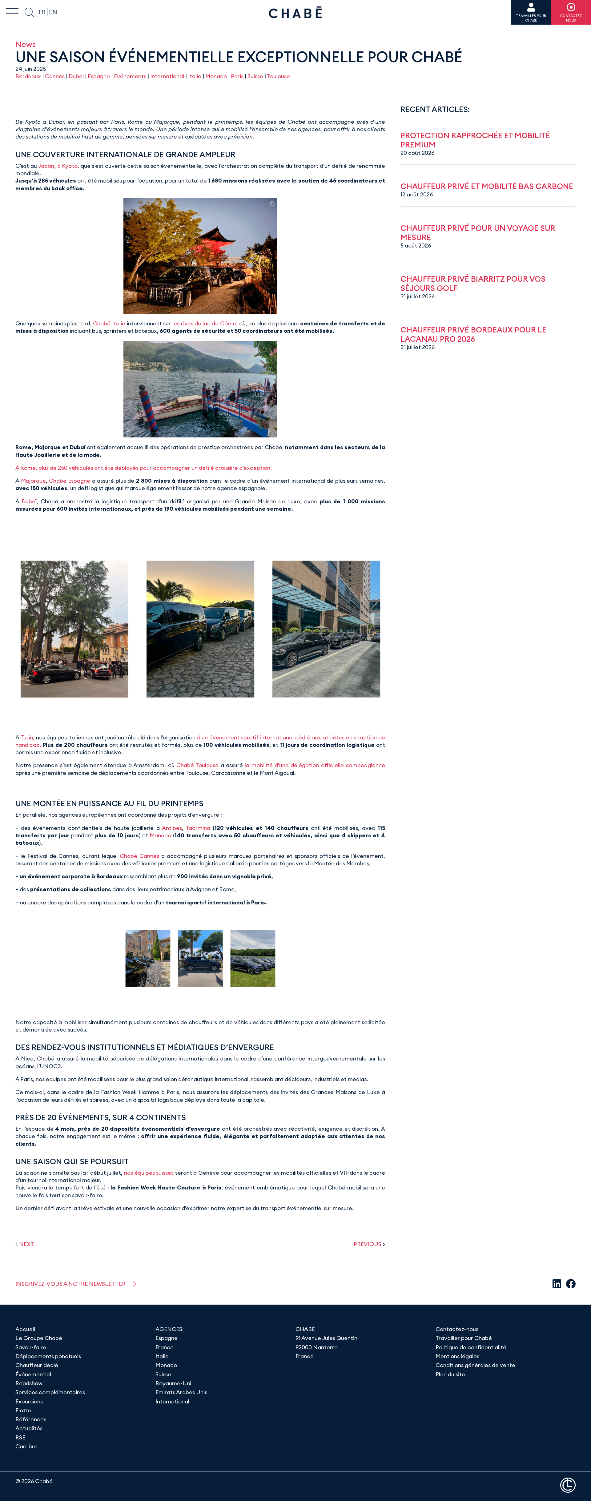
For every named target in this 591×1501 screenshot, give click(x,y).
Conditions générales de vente (475, 1365)
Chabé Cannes (139, 855)
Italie (194, 76)
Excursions (29, 1401)
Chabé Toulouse (197, 765)
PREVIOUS (367, 1244)
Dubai (76, 76)
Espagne (99, 76)
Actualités (28, 1428)
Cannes (55, 76)
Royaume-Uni (173, 1383)
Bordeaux (28, 76)
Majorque (33, 480)
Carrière (26, 1446)
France (164, 1347)
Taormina (198, 827)
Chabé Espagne (69, 480)
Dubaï (29, 501)
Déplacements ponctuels (48, 1356)
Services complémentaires (50, 1392)
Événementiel (33, 1374)
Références (30, 1419)
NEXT (26, 1244)
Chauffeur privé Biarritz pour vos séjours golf (472, 283)
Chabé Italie (109, 323)
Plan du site (450, 1374)
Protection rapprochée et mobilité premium (475, 140)
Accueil (25, 1329)
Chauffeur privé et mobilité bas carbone (486, 186)
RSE (20, 1437)
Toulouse (278, 76)
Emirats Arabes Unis (181, 1392)
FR (42, 12)
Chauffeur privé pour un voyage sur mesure (477, 232)
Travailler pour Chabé (464, 1338)
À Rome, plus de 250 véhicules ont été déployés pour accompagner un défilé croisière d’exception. (143, 467)
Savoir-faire (30, 1347)
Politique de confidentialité (471, 1347)
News (25, 44)
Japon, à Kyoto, (58, 165)
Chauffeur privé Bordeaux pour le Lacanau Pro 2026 (473, 334)
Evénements (130, 76)
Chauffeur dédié (36, 1365)
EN (53, 12)
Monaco (216, 76)
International (167, 76)
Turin (26, 737)
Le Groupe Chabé (38, 1338)
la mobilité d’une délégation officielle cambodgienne (315, 765)
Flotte (23, 1410)
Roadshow (28, 1383)
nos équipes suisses (149, 1172)
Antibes (172, 827)
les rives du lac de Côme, (205, 323)
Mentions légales (457, 1356)
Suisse (255, 76)
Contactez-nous (457, 1329)
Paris (237, 76)
